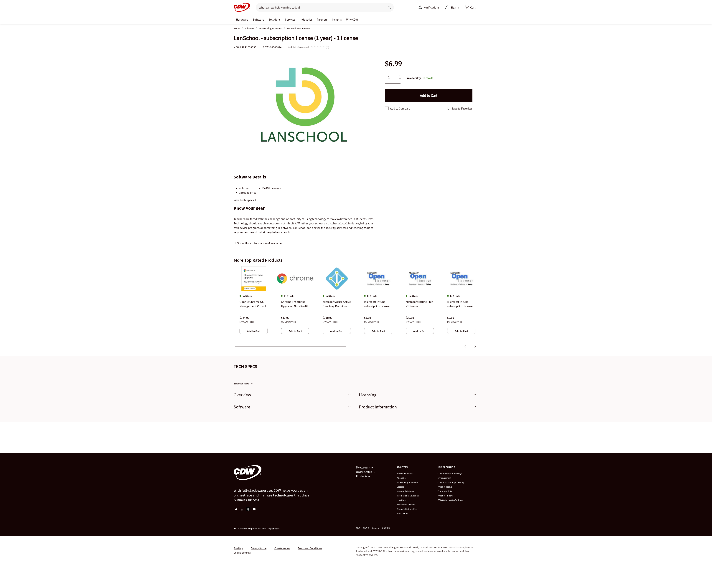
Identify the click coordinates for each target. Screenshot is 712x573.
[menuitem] (420, 7)
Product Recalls (445, 486)
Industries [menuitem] (306, 19)
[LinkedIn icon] (242, 509)
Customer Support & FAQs (450, 473)
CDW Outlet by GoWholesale (451, 500)
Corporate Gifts (445, 491)
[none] (242, 19)
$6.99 (393, 63)
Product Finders (445, 495)
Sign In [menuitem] (455, 7)
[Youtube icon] (254, 509)
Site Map (238, 548)
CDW (358, 528)
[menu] (429, 7)
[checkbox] (387, 108)
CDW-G (366, 528)
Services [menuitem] (290, 19)
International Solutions (408, 495)
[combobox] (319, 7)
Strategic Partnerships (407, 509)
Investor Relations (405, 491)
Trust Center (402, 513)
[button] (470, 7)
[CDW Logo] (242, 7)
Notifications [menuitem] (431, 7)
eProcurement (444, 477)
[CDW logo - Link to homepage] (242, 7)
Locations (401, 500)
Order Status (364, 472)
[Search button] (389, 7)
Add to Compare (400, 108)
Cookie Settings (242, 552)
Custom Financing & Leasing (451, 482)
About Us (401, 477)
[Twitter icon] (248, 509)
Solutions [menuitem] (274, 19)
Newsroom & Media (406, 504)
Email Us (275, 528)
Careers (400, 486)
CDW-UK (386, 528)
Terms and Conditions (310, 548)
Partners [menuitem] (322, 19)
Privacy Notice (258, 548)
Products (362, 476)
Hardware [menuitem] (242, 19)
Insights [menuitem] (337, 19)
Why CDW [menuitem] (352, 19)
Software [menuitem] (258, 19)
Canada (375, 528)
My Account (363, 467)
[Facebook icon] (236, 509)
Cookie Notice (282, 548)
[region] (356, 307)
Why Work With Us (405, 473)
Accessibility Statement (407, 482)
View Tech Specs (244, 200)
